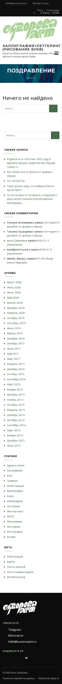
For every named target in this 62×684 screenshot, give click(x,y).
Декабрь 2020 (16, 307)
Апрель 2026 (15, 302)
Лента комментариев (20, 572)
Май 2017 (13, 353)
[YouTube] (41, 658)
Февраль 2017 (16, 364)
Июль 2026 (14, 287)
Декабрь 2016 (16, 369)
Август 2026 (14, 282)
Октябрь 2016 (15, 374)
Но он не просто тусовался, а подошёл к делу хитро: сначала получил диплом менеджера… (32, 198)
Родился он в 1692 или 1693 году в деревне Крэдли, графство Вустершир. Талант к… (31, 162)
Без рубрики (15, 470)
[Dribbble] (34, 658)
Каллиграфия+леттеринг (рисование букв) (32, 47)
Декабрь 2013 (16, 440)
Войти (11, 561)
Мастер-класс (15, 511)
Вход (40, 10)
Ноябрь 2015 (15, 399)
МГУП (10, 516)
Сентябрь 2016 (16, 379)
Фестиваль (13, 526)
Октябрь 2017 (15, 343)
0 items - (49, 12)
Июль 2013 (14, 445)
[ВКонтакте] (12, 658)
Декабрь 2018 (16, 338)
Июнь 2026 (14, 292)
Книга (10, 496)
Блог (10, 475)
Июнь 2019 (14, 328)
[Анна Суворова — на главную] (20, 607)
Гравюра (12, 480)
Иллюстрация (15, 485)
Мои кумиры (14, 521)
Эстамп (11, 537)
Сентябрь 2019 (16, 323)
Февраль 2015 (16, 410)
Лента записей (16, 566)
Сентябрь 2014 (16, 425)
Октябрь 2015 (15, 404)
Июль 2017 (14, 348)
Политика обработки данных (19, 678)
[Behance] (19, 658)
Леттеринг (13, 506)
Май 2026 (13, 297)
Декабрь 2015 (16, 394)
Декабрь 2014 (16, 415)
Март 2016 (13, 384)
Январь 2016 (15, 389)
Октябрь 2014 (15, 420)
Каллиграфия (15, 491)
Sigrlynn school (15, 465)
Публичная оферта (48, 678)
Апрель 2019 (15, 333)
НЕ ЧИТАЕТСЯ (16, 181)
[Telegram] (5, 658)
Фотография (14, 531)
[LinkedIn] (48, 658)
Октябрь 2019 (15, 318)
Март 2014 (13, 430)
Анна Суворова (16, 240)
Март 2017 (13, 359)
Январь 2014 (15, 435)
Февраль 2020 (16, 312)
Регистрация (52, 10)
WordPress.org (16, 577)
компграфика (15, 501)
